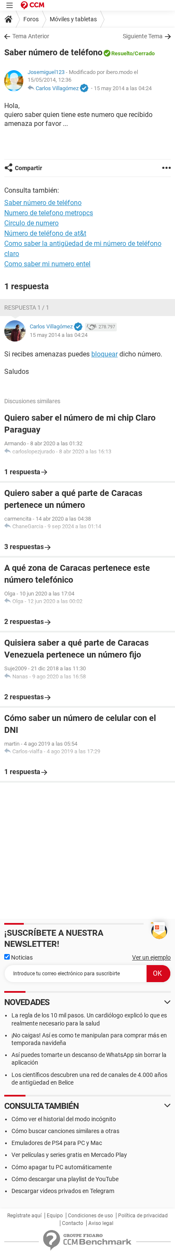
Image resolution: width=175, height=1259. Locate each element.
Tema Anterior (30, 36)
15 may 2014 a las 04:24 (123, 88)
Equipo (55, 1216)
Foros (31, 19)
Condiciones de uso (90, 1216)
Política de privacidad (143, 1216)
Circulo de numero (31, 223)
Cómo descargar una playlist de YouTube (65, 1179)
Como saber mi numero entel (47, 264)
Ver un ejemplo (151, 957)
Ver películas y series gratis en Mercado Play (69, 1154)
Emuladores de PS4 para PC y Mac (56, 1142)
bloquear (104, 354)
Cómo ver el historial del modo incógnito (63, 1119)
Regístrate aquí (24, 1216)
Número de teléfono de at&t (45, 233)
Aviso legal (100, 1223)
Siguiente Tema (143, 36)
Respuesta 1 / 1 (26, 307)
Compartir (28, 168)
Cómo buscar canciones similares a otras (65, 1131)
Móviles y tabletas (73, 19)
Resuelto (122, 53)
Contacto (72, 1223)
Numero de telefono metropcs (48, 213)
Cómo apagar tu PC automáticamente (61, 1167)
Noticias (21, 957)
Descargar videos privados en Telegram (62, 1191)
